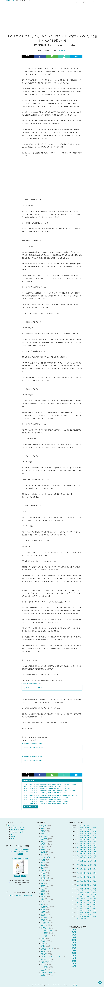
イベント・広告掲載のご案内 (18, 830)
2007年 (74, 952)
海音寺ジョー (47, 935)
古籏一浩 (43, 828)
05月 (91, 827)
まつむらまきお (45, 836)
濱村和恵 (43, 946)
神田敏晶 (43, 827)
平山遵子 (43, 911)
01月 (78, 825)
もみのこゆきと (45, 885)
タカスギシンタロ (48, 930)
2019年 (74, 932)
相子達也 (43, 872)
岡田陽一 (43, 880)
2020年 (74, 931)
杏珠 (42, 883)
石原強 (42, 833)
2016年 (74, 937)
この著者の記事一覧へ (31, 807)
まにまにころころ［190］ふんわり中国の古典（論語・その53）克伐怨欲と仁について (46, 797)
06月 (94, 827)
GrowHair (43, 849)
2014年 (74, 940)
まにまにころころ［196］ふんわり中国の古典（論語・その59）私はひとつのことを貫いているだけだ (50, 784)
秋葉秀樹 (43, 893)
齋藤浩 (42, 869)
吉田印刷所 (74, 985)
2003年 (74, 958)
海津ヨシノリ (44, 841)
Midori (42, 864)
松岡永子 (46, 933)
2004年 (74, 957)
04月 (88, 825)
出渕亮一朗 (43, 901)
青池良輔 (43, 861)
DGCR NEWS (44, 825)
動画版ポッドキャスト (46, 972)
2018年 (74, 934)
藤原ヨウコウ (44, 925)
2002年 (74, 960)
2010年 (74, 947)
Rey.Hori (43, 882)
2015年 (74, 939)
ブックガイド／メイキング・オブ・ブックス (52, 956)
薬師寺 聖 (43, 896)
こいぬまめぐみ (45, 922)
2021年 (74, 929)
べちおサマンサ (45, 878)
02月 (81, 825)
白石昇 (42, 854)
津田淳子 (43, 875)
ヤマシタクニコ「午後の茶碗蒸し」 (20, 849)
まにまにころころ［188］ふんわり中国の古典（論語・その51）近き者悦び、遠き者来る (46, 801)
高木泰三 (43, 886)
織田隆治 (43, 909)
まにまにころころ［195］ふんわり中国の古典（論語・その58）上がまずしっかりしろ (46, 786)
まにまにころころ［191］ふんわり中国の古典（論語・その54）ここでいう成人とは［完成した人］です (50, 795)
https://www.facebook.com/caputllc (32, 756)
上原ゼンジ (43, 846)
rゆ (41, 835)
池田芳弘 (43, 938)
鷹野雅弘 (43, 851)
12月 (94, 829)
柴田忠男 (43, 945)
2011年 (74, 945)
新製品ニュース (45, 954)
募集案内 (43, 963)
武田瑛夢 (43, 873)
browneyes (43, 903)
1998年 (74, 966)
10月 (88, 829)
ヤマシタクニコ (45, 852)
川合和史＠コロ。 (45, 906)
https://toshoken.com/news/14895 (32, 683)
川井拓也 (43, 890)
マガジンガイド (45, 959)
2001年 (74, 962)
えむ (42, 888)
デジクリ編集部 (45, 966)
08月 (81, 829)
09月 (85, 829)
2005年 (74, 955)
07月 (78, 829)
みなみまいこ (44, 941)
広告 (45, 969)
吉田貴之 (43, 919)
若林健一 (43, 912)
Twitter (95, 2)
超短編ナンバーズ (45, 929)
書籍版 (17, 875)
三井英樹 (43, 831)
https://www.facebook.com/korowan (32, 743)
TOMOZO (43, 924)
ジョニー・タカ (45, 899)
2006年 (74, 953)
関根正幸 (43, 927)
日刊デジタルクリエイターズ (22, 0)
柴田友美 (46, 932)
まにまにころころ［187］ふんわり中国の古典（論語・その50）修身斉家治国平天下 (45, 804)
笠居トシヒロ (44, 838)
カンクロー (43, 920)
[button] (28, 56)
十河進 (42, 848)
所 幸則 (43, 877)
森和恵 (42, 895)
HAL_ (42, 867)
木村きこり (43, 940)
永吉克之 (43, 843)
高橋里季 (43, 865)
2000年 (74, 963)
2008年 (74, 950)
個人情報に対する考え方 (17, 832)
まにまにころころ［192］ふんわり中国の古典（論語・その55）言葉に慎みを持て (45, 793)
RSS (79, 2)
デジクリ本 (43, 974)
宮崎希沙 (43, 907)
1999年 (74, 965)
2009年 (74, 949)
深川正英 (43, 859)
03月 (85, 825)
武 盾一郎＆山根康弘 (46, 857)
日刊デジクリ (44, 975)
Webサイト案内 (45, 961)
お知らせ (46, 967)
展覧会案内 (43, 951)
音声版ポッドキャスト (46, 971)
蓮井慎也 (43, 891)
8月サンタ (43, 856)
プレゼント (43, 964)
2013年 (74, 942)
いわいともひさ (45, 917)
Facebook (86, 2)
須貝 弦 (43, 862)
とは (18, 827)
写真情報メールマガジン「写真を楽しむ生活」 (21, 895)
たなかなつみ (47, 937)
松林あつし (43, 870)
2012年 (74, 944)
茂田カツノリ (44, 844)
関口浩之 (43, 914)
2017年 (74, 936)
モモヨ (42, 830)
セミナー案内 (44, 953)
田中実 (42, 943)
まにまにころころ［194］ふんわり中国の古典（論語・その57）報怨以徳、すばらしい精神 (47, 788)
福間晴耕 (43, 916)
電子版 (21, 853)
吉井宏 (42, 839)
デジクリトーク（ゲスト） (47, 948)
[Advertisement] (52, 19)
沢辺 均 (42, 898)
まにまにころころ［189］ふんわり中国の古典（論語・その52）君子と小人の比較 (45, 799)
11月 (91, 829)
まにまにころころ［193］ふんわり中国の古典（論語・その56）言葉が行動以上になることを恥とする (50, 790)
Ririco (42, 904)
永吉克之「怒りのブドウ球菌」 (20, 858)
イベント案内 (44, 950)
